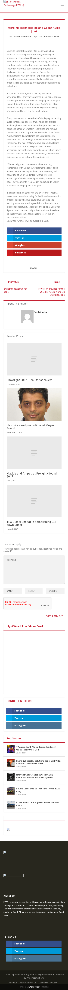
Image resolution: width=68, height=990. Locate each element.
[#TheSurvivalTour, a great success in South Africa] (11, 805)
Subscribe (43, 982)
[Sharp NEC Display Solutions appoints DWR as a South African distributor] (11, 763)
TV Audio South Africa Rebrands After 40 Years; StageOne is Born (36, 748)
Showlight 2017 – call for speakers (30, 380)
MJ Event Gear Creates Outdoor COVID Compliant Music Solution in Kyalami (34, 776)
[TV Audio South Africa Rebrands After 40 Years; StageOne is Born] (11, 749)
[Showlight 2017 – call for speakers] (34, 359)
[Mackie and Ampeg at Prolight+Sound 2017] (34, 452)
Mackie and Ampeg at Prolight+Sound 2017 (32, 475)
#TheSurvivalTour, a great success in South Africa (37, 804)
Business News (51, 36)
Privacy (53, 982)
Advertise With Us (28, 982)
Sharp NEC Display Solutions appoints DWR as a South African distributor (39, 762)
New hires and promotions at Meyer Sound (30, 427)
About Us (13, 982)
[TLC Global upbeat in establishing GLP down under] (34, 501)
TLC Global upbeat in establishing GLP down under (32, 523)
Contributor (25, 36)
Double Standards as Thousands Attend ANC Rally (38, 790)
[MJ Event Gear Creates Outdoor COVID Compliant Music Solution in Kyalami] (11, 777)
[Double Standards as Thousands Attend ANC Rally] (11, 791)
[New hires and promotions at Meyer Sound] (34, 404)
